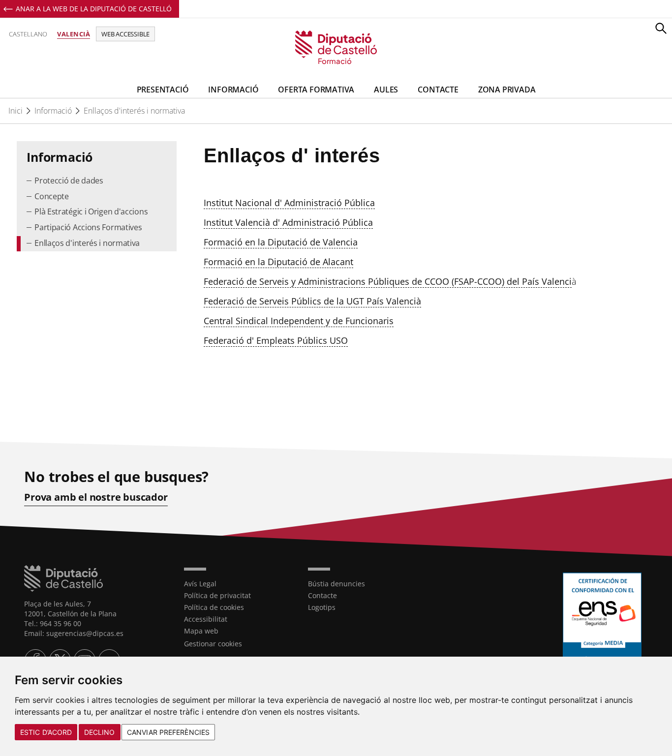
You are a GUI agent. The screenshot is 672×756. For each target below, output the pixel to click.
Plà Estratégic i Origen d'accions (91, 211)
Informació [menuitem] (233, 89)
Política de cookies (214, 607)
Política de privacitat (217, 595)
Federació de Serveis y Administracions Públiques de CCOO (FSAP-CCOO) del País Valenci (388, 281)
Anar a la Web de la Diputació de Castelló (94, 8)
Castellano (28, 34)
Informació (53, 110)
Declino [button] (99, 732)
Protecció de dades (68, 180)
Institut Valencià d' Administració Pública (288, 222)
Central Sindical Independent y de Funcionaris (299, 321)
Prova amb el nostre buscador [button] (95, 497)
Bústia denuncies (336, 583)
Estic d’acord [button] (46, 732)
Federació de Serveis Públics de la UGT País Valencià (312, 301)
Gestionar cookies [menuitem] (213, 643)
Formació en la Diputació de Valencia (281, 242)
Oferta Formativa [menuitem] (316, 89)
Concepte (51, 196)
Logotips (322, 607)
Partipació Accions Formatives (88, 227)
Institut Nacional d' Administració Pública (289, 203)
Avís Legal (200, 583)
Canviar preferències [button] (168, 732)
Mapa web (201, 630)
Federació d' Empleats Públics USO (276, 340)
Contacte (322, 595)
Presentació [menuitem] (163, 89)
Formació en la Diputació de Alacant (278, 262)
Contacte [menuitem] (438, 89)
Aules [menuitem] (386, 89)
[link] (336, 47)
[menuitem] (96, 181)
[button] (660, 28)
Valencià (73, 34)
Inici (15, 110)
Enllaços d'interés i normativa (134, 110)
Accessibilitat (205, 619)
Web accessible (125, 34)
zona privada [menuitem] (507, 89)
